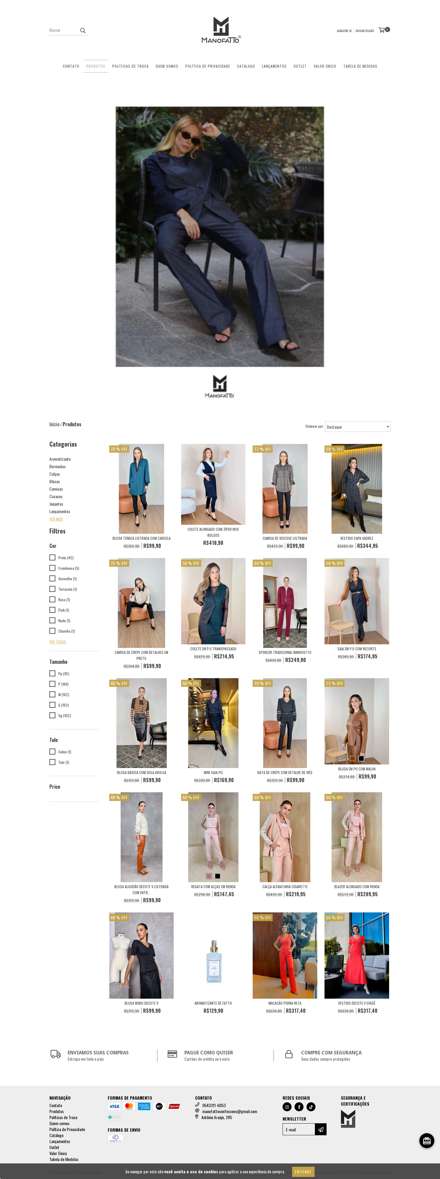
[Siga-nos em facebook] (299, 1106)
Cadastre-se (344, 30)
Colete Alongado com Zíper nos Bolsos (213, 532)
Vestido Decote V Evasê (356, 1003)
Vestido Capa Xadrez (356, 538)
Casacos (56, 496)
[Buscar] (83, 30)
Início (54, 424)
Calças (54, 474)
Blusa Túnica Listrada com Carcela (142, 538)
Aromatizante (60, 459)
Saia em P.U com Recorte (356, 648)
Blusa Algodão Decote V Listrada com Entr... (141, 889)
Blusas (54, 481)
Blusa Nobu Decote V (141, 1003)
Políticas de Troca (130, 66)
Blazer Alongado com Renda (357, 886)
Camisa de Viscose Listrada (285, 538)
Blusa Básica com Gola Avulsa (141, 772)
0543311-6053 (214, 1105)
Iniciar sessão (365, 30)
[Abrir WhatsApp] (425, 1164)
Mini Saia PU (213, 772)
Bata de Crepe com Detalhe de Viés (284, 772)
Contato (71, 66)
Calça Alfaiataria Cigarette (285, 886)
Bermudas (57, 466)
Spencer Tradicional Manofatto (285, 652)
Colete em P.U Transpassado (213, 648)
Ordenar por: (315, 426)
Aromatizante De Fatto (213, 1003)
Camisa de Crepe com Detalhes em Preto (141, 655)
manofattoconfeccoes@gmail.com (229, 1111)
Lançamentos (274, 66)
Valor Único (325, 66)
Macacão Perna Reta (284, 1003)
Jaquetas (56, 504)
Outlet (300, 66)
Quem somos (167, 66)
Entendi (303, 1171)
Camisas (56, 489)
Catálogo (246, 66)
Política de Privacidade (207, 66)
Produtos (95, 66)
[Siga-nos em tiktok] (311, 1106)
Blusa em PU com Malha (357, 768)
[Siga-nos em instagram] (287, 1106)
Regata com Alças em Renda (213, 886)
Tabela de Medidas (360, 66)
